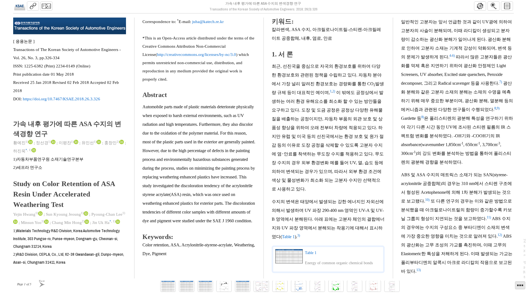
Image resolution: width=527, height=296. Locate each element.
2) (333, 91)
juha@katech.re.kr (208, 21)
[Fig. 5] (317, 286)
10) (427, 200)
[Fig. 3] (280, 286)
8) (422, 117)
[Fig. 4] (298, 286)
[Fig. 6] (336, 286)
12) (500, 235)
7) (500, 82)
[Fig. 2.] (261, 286)
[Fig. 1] (224, 286)
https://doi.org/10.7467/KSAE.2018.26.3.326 (61, 99)
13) (418, 270)
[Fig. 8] (373, 286)
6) (453, 56)
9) (498, 108)
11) (489, 217)
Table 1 (288, 236)
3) (298, 235)
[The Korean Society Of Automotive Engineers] (20, 6)
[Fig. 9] (392, 286)
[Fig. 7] (354, 286)
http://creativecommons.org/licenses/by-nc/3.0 (196, 54)
